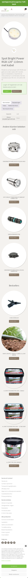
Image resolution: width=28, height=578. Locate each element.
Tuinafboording (6, 527)
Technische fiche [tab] (8, 109)
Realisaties (4, 508)
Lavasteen (4, 522)
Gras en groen (5, 532)
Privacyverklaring (6, 496)
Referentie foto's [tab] (13, 105)
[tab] (14, 50)
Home (3, 14)
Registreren (16, 91)
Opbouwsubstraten (7, 524)
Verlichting (19, 14)
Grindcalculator (6, 510)
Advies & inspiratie (6, 503)
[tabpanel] (14, 33)
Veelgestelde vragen (7, 505)
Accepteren (14, 566)
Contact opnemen (6, 483)
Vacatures (4, 481)
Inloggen (6, 91)
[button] (26, 546)
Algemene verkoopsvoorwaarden (11, 491)
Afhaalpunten (5, 488)
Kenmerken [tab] (6, 102)
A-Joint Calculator (6, 513)
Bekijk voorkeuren (14, 574)
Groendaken (5, 535)
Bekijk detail (13, 164)
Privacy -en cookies (6, 560)
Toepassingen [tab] (16, 102)
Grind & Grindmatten (7, 519)
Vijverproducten (10, 14)
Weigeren (14, 570)
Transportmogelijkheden (8, 486)
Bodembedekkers (6, 530)
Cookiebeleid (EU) (6, 494)
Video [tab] (4, 105)
